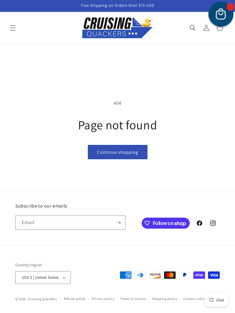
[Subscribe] (118, 222)
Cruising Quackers (42, 299)
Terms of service (133, 298)
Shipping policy (164, 298)
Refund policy (75, 298)
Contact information (199, 298)
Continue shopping (117, 152)
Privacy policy (103, 298)
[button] (13, 28)
